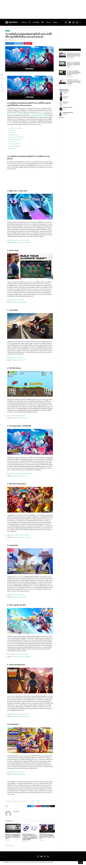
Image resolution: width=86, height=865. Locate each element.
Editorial (7, 30)
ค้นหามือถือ (36, 22)
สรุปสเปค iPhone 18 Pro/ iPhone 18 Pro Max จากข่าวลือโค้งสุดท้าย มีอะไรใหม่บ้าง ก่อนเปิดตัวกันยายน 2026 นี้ (13, 836)
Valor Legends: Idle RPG (15, 143)
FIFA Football (13, 130)
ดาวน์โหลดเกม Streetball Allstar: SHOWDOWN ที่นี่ (20, 473)
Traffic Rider (12, 132)
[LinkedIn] (2, 84)
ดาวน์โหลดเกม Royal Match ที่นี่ (16, 772)
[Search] (80, 22)
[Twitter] (2, 81)
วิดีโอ (42, 22)
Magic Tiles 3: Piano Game (15, 128)
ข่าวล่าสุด (23, 22)
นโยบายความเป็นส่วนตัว (48, 862)
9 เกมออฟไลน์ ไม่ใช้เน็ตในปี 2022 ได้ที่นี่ (38, 115)
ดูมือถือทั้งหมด (61, 117)
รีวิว (30, 22)
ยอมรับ (80, 862)
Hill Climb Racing (13, 135)
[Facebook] (2, 78)
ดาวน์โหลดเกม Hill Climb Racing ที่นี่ (17, 415)
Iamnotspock (11, 39)
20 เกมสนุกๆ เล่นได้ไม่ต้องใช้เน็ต (19, 114)
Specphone (9, 122)
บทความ (48, 22)
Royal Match (12, 148)
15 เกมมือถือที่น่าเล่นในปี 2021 (36, 114)
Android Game (8, 801)
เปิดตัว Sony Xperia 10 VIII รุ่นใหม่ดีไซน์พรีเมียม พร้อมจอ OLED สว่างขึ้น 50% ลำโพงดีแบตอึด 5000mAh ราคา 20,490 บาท (74, 55)
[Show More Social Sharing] (34, 43)
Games (19, 801)
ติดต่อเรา (55, 22)
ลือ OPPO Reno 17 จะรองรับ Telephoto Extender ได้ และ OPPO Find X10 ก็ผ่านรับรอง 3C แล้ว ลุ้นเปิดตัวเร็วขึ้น (74, 81)
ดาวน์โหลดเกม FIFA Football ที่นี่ (16, 300)
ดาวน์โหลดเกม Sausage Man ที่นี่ (16, 594)
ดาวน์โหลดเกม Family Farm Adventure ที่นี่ (18, 714)
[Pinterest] (2, 87)
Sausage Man (12, 141)
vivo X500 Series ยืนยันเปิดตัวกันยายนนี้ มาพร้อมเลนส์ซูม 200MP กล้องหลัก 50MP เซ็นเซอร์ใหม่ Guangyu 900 (74, 72)
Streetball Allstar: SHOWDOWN (16, 137)
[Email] (2, 91)
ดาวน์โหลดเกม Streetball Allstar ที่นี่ (19, 475)
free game (15, 801)
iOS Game (24, 801)
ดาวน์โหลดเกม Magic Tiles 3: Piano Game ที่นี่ (19, 240)
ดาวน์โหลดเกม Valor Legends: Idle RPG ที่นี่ (18, 654)
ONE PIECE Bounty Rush (15, 139)
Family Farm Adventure (15, 146)
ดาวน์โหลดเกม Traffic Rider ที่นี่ (16, 357)
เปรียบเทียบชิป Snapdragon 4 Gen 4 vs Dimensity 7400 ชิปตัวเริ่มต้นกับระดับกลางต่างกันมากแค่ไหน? (46, 836)
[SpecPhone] (11, 22)
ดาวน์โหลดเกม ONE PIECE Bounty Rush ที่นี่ (18, 535)
